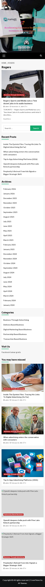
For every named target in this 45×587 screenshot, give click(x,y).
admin (7, 106)
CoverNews (35, 580)
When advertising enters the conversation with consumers (21, 153)
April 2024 (7, 291)
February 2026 (9, 189)
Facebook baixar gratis (11, 352)
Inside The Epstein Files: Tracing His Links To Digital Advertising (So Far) (22, 145)
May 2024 (7, 286)
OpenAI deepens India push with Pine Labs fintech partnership (21, 165)
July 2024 (7, 277)
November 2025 (10, 203)
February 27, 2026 (17, 400)
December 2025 (10, 198)
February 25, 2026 (17, 483)
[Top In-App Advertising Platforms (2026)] (23, 463)
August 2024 (8, 272)
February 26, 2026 (17, 443)
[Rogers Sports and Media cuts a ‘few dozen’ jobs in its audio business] (23, 84)
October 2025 (9, 207)
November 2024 (10, 259)
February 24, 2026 (17, 526)
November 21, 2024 (18, 106)
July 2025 (7, 221)
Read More (7, 119)
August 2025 (8, 217)
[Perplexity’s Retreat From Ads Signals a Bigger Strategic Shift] (23, 546)
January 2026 (9, 194)
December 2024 (10, 254)
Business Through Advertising (14, 95)
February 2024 (9, 300)
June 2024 (7, 282)
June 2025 (7, 226)
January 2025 (9, 249)
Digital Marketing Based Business (17, 329)
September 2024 (10, 268)
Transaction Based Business (15, 339)
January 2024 (9, 305)
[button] (4, 55)
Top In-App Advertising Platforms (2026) (20, 159)
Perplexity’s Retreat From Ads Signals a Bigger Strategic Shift (19, 172)
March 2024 (8, 296)
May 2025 (7, 231)
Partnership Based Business (15, 334)
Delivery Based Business (13, 325)
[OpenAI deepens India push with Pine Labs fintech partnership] (23, 503)
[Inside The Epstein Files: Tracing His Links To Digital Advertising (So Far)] (23, 377)
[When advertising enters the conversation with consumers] (23, 420)
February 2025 (9, 245)
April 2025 (7, 235)
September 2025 (10, 212)
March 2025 (8, 240)
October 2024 (9, 263)
